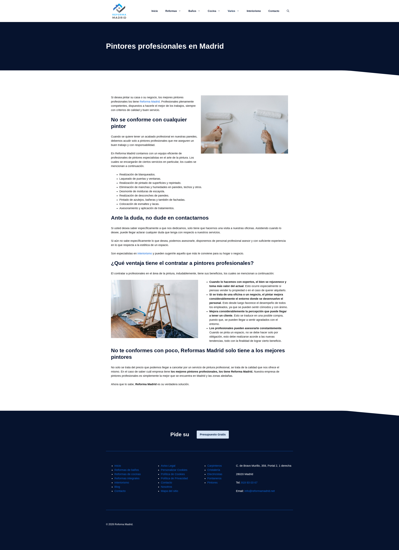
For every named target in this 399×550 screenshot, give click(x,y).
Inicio (154, 11)
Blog (117, 486)
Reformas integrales (126, 478)
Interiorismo (254, 11)
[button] (288, 11)
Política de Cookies (173, 474)
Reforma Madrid (150, 101)
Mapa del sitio (169, 491)
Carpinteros (214, 465)
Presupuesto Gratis (213, 434)
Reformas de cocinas (127, 474)
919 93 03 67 (249, 482)
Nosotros (166, 486)
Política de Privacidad (174, 478)
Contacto (273, 11)
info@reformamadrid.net (260, 491)
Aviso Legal (168, 465)
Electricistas (214, 474)
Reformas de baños (126, 469)
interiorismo (144, 253)
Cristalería (213, 469)
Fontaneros (214, 478)
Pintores (212, 482)
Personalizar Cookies (174, 469)
